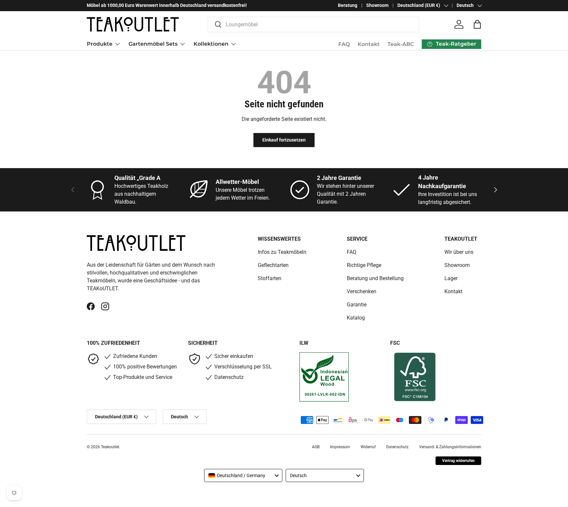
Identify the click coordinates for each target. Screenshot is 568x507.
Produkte (99, 44)
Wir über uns (458, 252)
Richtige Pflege (364, 265)
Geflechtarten (273, 265)
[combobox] (313, 24)
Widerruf (368, 447)
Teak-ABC (401, 44)
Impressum (340, 447)
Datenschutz (397, 447)
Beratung (347, 5)
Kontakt (369, 44)
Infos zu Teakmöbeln (282, 252)
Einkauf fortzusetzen (284, 140)
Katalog (356, 318)
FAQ (344, 44)
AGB (316, 447)
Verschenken (361, 291)
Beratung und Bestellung (375, 278)
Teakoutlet (110, 447)
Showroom (377, 5)
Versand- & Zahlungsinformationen (450, 447)
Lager (451, 278)
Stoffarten (269, 278)
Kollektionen (211, 44)
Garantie (357, 304)
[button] (477, 24)
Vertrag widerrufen (458, 460)
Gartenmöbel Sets (153, 44)
